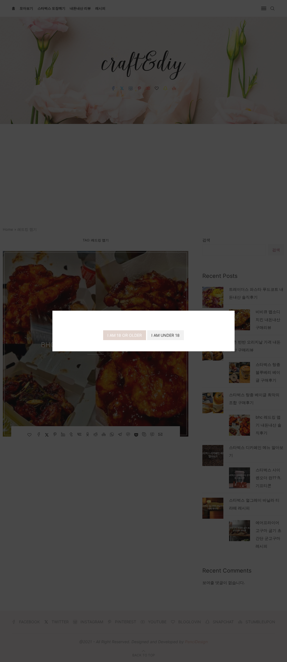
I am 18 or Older (124, 335)
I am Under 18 (165, 335)
